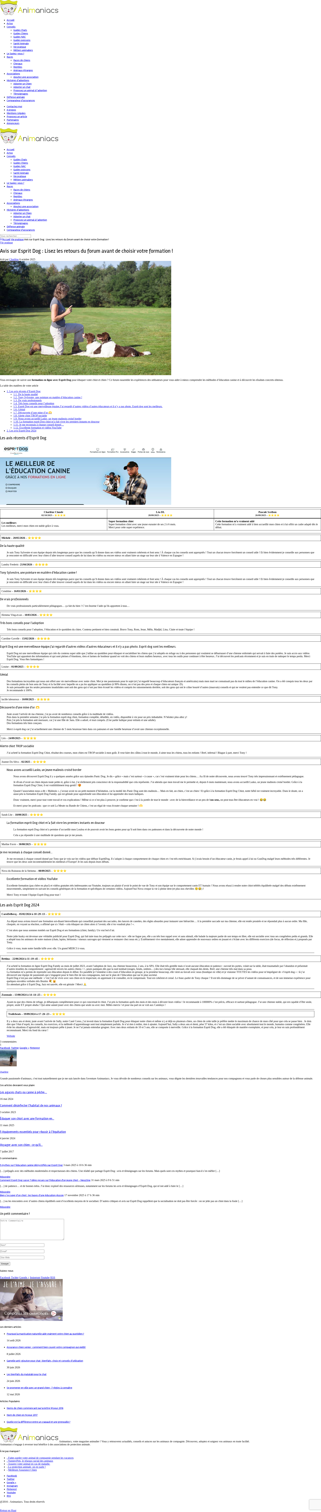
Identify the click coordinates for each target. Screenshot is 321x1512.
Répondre (5, 1177)
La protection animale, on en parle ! (27, 1466)
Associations (13, 73)
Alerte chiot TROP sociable (30, 415)
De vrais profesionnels (27, 400)
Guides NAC (19, 37)
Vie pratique (19, 47)
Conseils (11, 26)
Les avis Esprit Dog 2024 (21, 430)
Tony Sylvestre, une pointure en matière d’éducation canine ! (47, 397)
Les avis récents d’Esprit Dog (23, 391)
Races (10, 57)
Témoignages (20, 93)
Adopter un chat (21, 87)
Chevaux (17, 63)
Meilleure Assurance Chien (22, 1469)
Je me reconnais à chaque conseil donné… (38, 424)
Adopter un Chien (22, 83)
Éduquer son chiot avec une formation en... (27, 1119)
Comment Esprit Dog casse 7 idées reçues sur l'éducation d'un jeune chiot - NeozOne (45, 1180)
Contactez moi (14, 106)
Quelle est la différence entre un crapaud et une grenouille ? (38, 1422)
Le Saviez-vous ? (15, 53)
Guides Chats (20, 30)
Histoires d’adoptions (18, 80)
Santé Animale (21, 43)
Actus (10, 23)
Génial (19, 409)
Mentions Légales (16, 113)
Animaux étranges (23, 70)
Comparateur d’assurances (21, 100)
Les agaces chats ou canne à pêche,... (23, 1092)
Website (11, 1036)
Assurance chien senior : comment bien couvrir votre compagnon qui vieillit (46, 1347)
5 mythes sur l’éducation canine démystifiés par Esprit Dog (31, 1165)
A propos (11, 110)
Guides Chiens (20, 33)
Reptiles (17, 67)
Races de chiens (21, 60)
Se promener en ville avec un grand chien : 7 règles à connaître (39, 1387)
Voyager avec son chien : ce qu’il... (21, 1145)
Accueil (5, 239)
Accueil (10, 20)
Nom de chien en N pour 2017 (22, 1415)
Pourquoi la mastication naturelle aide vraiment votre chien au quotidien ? (45, 1333)
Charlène (14, 259)
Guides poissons (21, 40)
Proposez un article (17, 116)
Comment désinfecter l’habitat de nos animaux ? (31, 1106)
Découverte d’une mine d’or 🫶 (32, 412)
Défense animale (16, 97)
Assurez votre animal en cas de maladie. (29, 1463)
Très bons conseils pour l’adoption (33, 403)
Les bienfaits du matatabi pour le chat (26, 1374)
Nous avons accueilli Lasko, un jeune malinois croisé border (47, 418)
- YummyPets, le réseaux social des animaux (30, 1460)
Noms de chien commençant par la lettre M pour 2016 (35, 1408)
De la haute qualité (25, 394)
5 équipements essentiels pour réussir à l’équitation (33, 1132)
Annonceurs (13, 123)
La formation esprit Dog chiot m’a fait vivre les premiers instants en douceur (56, 421)
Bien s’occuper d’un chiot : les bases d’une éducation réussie (32, 1195)
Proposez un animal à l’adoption (30, 90)
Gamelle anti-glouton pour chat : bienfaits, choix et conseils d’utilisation (45, 1360)
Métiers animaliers (23, 50)
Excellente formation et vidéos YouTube (37, 427)
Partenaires (13, 120)
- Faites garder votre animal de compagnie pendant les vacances (40, 1457)
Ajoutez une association (25, 77)
